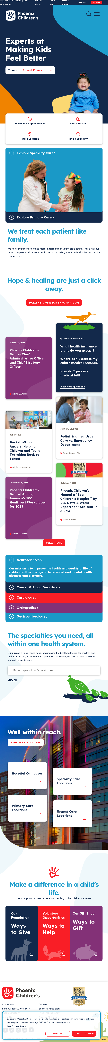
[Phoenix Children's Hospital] (22, 15)
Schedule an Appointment (30, 123)
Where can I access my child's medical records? (79, 361)
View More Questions (72, 386)
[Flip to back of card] (31, 955)
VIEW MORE (54, 542)
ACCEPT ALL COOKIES (84, 1033)
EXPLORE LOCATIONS (26, 742)
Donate (96, 2)
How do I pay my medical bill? (74, 373)
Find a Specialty (78, 138)
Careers (81, 2)
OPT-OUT (57, 1033)
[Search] (89, 13)
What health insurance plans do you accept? (78, 348)
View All (12, 679)
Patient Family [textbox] (32, 70)
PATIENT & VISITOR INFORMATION (54, 302)
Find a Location (30, 138)
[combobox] (35, 70)
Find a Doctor (78, 123)
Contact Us (8, 1004)
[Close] (96, 1014)
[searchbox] (51, 670)
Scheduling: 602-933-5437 (16, 1008)
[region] (51, 1025)
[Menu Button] (97, 14)
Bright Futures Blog (49, 1008)
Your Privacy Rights (16, 1026)
